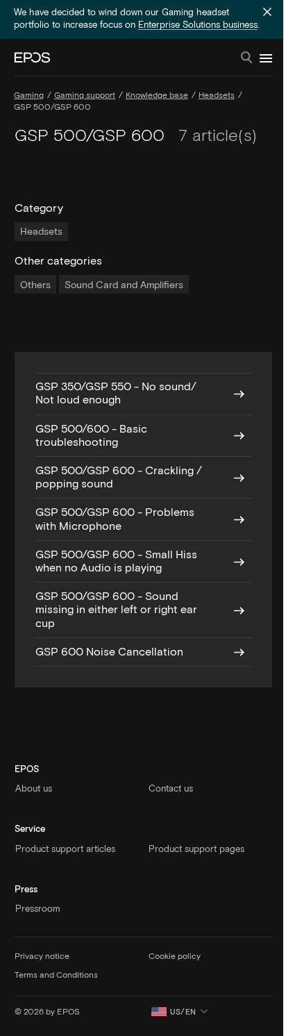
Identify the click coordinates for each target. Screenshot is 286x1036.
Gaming (29, 96)
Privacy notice (42, 957)
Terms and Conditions (56, 975)
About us (33, 789)
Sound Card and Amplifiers (124, 285)
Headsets (217, 96)
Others (35, 285)
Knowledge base (157, 96)
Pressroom (37, 909)
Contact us (171, 789)
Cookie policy (175, 957)
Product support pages (196, 849)
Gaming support (84, 96)
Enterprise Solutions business (198, 25)
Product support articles (65, 849)
